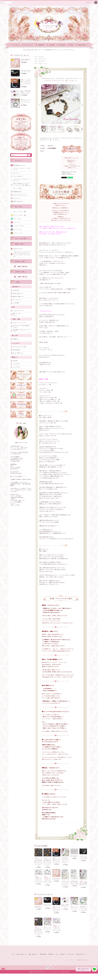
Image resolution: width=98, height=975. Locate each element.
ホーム (17, 45)
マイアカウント (89, 2)
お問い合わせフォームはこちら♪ (50, 807)
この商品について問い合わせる (67, 174)
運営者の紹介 (43, 954)
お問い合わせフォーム (81, 954)
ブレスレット (41, 56)
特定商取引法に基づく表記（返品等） (69, 171)
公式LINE (52, 45)
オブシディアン (42, 58)
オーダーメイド (29, 45)
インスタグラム (70, 954)
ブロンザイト (41, 61)
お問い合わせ (81, 45)
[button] (40, 104)
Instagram (62, 45)
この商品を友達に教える (66, 173)
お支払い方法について (22, 954)
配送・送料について (33, 954)
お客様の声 (41, 45)
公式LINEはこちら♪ (47, 809)
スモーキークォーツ (43, 60)
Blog (71, 45)
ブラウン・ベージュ (43, 63)
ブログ (56, 954)
